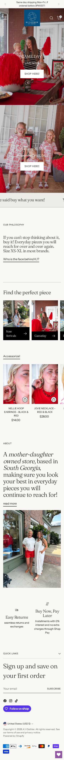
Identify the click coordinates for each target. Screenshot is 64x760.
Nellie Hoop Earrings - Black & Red (16, 412)
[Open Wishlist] (58, 754)
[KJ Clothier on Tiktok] (17, 701)
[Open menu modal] (5, 18)
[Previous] (5, 4)
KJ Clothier (28, 729)
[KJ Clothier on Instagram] (11, 701)
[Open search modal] (51, 18)
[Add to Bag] (25, 399)
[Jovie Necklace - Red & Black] (45, 384)
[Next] (59, 4)
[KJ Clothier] (32, 18)
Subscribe (54, 688)
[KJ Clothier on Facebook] (5, 701)
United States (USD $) (19, 723)
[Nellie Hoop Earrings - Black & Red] (16, 384)
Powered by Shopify (13, 736)
